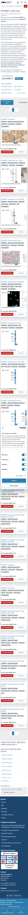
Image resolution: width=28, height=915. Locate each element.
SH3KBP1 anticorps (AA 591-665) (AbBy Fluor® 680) (12, 637)
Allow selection (14, 485)
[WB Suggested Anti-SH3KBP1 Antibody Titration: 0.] (13, 417)
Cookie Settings (18, 902)
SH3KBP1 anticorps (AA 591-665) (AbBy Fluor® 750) (12, 612)
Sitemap (3, 818)
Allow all (14, 480)
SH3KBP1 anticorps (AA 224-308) (12, 199)
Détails (21, 152)
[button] (25, 137)
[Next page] (17, 110)
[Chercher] (25, 6)
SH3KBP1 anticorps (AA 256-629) (12, 282)
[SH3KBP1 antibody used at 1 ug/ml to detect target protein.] (13, 337)
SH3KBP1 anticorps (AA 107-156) (12, 362)
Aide (2, 805)
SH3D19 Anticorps (7, 774)
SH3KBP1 (19, 789)
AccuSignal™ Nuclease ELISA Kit (10, 830)
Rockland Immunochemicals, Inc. (10, 890)
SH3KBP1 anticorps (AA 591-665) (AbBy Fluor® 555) (12, 541)
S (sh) (13, 789)
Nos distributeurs (6, 846)
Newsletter (4, 808)
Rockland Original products (8, 836)
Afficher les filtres (8, 102)
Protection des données (6, 902)
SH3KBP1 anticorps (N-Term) (11, 240)
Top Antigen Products (7, 815)
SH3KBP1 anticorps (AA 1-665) (11, 160)
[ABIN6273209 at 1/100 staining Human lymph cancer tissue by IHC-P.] (13, 257)
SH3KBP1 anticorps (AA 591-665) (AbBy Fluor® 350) (12, 491)
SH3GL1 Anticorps (7, 766)
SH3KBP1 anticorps (8, 119)
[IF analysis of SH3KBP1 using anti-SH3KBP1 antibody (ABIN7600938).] (13, 298)
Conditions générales (6, 904)
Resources (4, 811)
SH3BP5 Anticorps (7, 778)
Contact (3, 802)
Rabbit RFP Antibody (7, 833)
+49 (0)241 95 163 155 (9, 885)
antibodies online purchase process (11, 843)
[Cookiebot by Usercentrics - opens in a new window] (19, 428)
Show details (19, 475)
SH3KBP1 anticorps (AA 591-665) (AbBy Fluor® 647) (12, 516)
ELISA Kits (4, 839)
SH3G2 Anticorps (6, 770)
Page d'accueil (6, 789)
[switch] (24, 459)
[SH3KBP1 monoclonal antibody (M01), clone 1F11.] (13, 216)
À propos (2, 900)
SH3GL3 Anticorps (7, 762)
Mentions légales (11, 900)
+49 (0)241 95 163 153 (9, 883)
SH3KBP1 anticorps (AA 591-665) (12, 661)
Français (11, 895)
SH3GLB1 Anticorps (7, 759)
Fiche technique (8, 152)
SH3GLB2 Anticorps (7, 755)
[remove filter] (13, 79)
